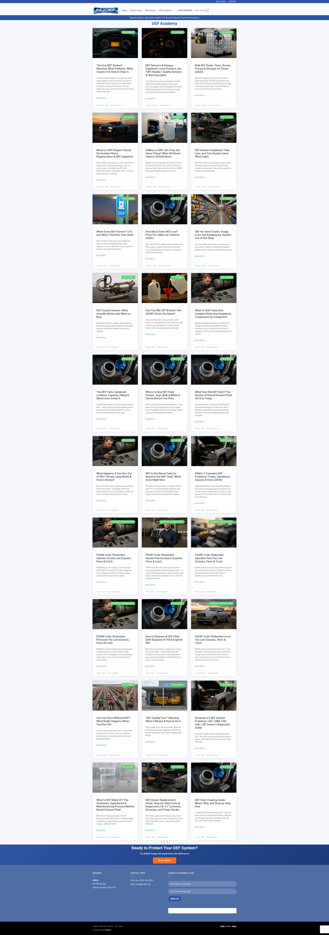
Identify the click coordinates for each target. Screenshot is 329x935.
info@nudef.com (143, 884)
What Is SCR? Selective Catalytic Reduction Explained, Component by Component (213, 313)
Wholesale (221, 2)
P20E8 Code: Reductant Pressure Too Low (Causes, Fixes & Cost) (112, 639)
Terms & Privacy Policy (103, 926)
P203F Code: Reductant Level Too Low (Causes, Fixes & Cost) (213, 639)
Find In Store (136, 10)
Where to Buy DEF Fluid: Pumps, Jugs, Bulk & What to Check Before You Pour (163, 395)
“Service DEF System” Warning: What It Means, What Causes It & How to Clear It (114, 68)
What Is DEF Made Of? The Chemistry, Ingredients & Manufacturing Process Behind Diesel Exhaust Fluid (115, 804)
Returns (119, 926)
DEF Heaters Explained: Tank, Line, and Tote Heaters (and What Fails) (212, 153)
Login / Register (185, 10)
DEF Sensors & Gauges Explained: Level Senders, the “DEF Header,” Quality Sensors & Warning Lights (164, 70)
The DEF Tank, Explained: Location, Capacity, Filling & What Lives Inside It (112, 395)
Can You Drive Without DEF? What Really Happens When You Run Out (113, 721)
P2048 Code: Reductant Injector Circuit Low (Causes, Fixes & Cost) (113, 558)
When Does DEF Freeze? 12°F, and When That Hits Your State (114, 233)
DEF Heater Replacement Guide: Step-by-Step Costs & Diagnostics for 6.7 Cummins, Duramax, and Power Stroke (163, 804)
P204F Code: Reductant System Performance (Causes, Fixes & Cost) (164, 558)
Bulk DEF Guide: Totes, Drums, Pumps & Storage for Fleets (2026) (213, 68)
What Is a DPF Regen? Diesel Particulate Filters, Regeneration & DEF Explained (114, 153)
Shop (124, 10)
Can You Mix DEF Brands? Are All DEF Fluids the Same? (164, 312)
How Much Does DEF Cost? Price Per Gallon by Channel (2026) (162, 235)
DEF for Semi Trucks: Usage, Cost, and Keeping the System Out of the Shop (213, 235)
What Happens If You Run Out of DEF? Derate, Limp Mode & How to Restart (114, 476)
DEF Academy (165, 10)
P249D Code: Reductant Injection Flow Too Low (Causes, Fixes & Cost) (209, 558)
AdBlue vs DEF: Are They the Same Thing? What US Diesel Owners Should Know (163, 153)
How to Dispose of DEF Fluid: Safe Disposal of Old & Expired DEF (164, 639)
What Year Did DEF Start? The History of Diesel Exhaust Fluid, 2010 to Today (213, 395)
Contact (232, 2)
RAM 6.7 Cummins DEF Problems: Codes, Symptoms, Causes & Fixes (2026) (213, 476)
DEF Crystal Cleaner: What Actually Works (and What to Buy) (113, 313)
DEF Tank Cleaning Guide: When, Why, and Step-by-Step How (213, 803)
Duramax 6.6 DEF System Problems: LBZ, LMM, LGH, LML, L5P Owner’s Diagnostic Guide (212, 722)
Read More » (101, 98)
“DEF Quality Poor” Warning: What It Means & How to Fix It (163, 719)
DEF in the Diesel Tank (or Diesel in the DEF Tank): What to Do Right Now (163, 476)
